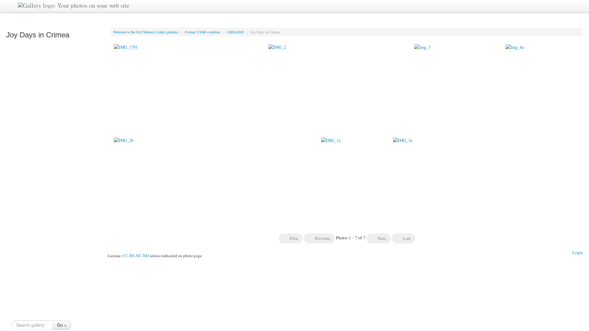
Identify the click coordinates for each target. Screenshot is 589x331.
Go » (62, 325)
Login (577, 252)
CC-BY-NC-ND (136, 255)
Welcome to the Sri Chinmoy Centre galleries (146, 31)
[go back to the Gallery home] (81, 4)
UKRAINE (236, 31)
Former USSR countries (203, 31)
